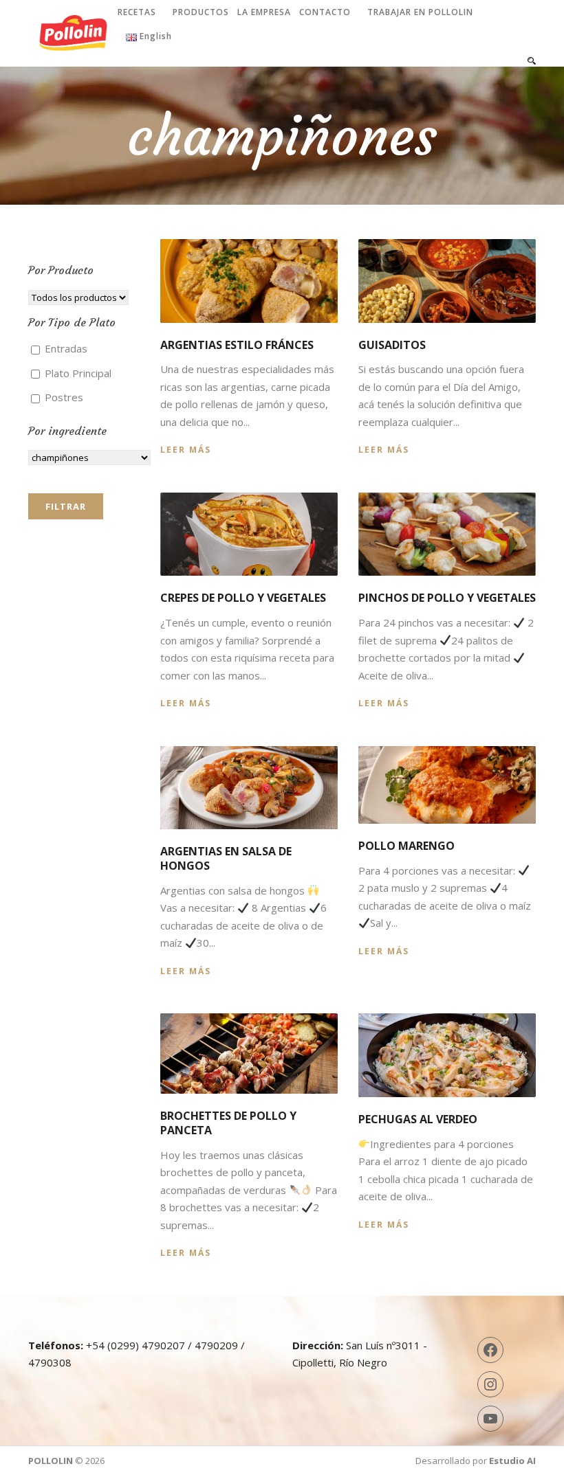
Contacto (325, 12)
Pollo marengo (406, 845)
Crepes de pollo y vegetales (243, 597)
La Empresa (264, 12)
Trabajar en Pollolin (420, 12)
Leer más (185, 449)
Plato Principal (76, 373)
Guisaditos (392, 344)
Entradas (64, 348)
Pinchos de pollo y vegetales (447, 597)
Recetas (137, 12)
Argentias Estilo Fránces (237, 344)
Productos (201, 12)
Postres (62, 397)
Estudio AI (512, 1460)
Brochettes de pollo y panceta (228, 1123)
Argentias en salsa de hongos (226, 858)
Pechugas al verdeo (417, 1119)
